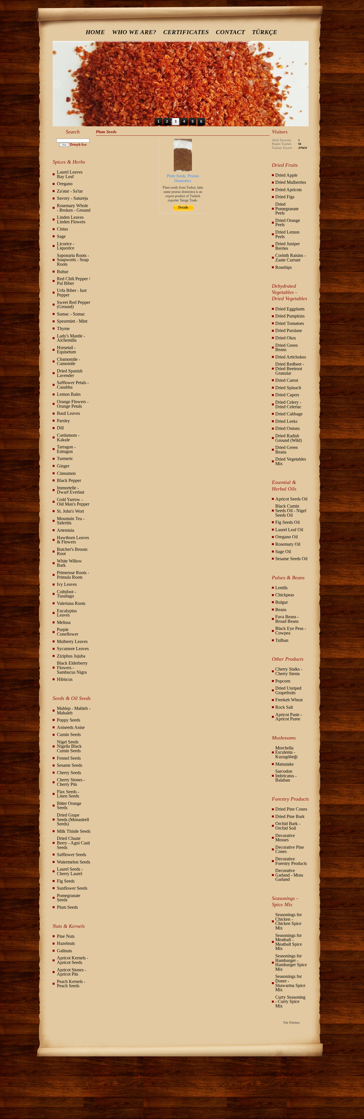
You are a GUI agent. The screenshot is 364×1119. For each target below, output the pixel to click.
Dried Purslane (288, 330)
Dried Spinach (288, 387)
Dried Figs (284, 196)
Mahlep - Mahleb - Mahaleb (73, 710)
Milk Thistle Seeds (73, 831)
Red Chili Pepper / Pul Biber (73, 281)
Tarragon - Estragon (66, 449)
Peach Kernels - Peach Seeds (71, 983)
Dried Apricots (288, 189)
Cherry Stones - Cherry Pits (71, 782)
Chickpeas (284, 594)
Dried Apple (286, 175)
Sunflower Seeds (72, 888)
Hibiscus (65, 679)
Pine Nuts (66, 936)
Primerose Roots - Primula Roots (73, 575)
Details (183, 207)
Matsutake (284, 764)
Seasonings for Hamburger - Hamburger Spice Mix (291, 962)
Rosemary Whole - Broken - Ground (73, 208)
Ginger (63, 465)
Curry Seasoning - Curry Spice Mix (290, 1001)
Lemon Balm (68, 394)
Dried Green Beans (286, 347)
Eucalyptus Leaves (67, 613)
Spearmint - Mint (72, 321)
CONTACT (230, 32)
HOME (95, 32)
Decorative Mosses (285, 837)
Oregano (65, 183)
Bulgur (281, 602)
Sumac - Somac (71, 314)
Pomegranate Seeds (68, 897)
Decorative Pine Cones (289, 849)
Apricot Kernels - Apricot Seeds (72, 960)
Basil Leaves (68, 413)
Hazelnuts (66, 943)
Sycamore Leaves (73, 648)
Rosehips (283, 267)
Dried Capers (287, 394)
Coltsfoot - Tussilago (66, 594)
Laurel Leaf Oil (289, 529)
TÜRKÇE (264, 32)
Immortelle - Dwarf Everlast (70, 490)
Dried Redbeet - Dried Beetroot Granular (289, 368)
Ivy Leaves (67, 584)
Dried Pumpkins (290, 316)
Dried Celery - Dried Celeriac (288, 404)
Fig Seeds (66, 881)
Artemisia (65, 530)
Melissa (64, 622)
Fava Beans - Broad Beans (287, 619)
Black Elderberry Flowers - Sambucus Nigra (72, 667)
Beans (280, 609)
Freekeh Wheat (289, 699)
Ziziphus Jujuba (71, 656)
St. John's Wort (70, 511)
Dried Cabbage (289, 413)
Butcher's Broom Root (72, 551)
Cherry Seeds (69, 772)
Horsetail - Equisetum (66, 350)
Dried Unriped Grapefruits (288, 690)
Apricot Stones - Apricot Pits (71, 972)
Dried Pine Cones (291, 809)
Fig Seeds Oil (287, 522)
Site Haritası (291, 1023)
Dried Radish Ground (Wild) (288, 438)
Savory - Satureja (72, 198)
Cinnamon (66, 473)
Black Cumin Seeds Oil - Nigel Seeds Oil (290, 510)
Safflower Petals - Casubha (73, 385)
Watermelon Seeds (73, 862)
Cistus (62, 228)
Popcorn (282, 681)
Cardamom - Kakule (68, 437)
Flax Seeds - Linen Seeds (68, 794)
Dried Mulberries (290, 182)
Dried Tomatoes (289, 323)
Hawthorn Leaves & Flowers (73, 540)
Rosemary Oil (287, 544)
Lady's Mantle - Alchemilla (71, 338)
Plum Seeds (67, 907)
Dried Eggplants (290, 308)
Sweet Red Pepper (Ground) (73, 304)
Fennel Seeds (69, 758)
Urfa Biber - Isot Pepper (71, 292)
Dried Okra (285, 337)
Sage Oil (283, 551)
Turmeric (65, 458)
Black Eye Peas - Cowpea (290, 630)
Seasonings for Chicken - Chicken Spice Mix (288, 921)
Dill (60, 427)
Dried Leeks (286, 421)
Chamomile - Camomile (68, 361)
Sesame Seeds (69, 765)
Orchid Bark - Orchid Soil (287, 826)
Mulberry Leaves (72, 641)
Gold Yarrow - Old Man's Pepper (73, 501)
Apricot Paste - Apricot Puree (288, 717)
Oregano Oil (286, 536)
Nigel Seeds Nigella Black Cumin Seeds (69, 746)
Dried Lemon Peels (287, 234)
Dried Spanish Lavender (69, 373)
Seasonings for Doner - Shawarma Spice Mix (290, 983)
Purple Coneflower (67, 631)
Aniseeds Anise (71, 727)
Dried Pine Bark (290, 816)
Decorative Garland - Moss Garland (289, 875)
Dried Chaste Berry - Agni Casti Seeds (73, 843)
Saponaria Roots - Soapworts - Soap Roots (73, 260)
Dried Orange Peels (287, 222)
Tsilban (281, 640)
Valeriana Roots (71, 603)
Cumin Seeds (69, 734)
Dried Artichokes (290, 357)
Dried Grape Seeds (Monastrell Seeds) (73, 819)
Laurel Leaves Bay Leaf (69, 174)
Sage (61, 236)
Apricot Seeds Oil (291, 498)
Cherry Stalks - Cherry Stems (288, 671)
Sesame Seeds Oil (291, 558)
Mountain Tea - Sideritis (70, 521)
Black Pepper (69, 480)
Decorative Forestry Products (291, 861)
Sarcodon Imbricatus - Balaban (286, 775)
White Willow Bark (69, 563)
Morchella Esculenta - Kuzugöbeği (286, 752)
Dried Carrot (286, 380)
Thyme (63, 328)
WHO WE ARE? (134, 32)
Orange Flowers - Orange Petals (72, 404)
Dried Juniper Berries (287, 246)
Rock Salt (284, 707)
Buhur (62, 271)
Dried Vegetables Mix (290, 461)
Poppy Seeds (68, 720)
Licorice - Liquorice (65, 246)
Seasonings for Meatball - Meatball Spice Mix (288, 942)
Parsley (63, 420)
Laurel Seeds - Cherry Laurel (70, 871)
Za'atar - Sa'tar (70, 191)
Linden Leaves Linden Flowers (71, 219)
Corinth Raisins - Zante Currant (290, 257)
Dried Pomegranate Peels (287, 208)
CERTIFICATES (186, 32)
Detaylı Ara (78, 145)
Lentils (281, 587)
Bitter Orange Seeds (69, 805)
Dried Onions (287, 428)
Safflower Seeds (71, 854)
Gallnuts (64, 950)
